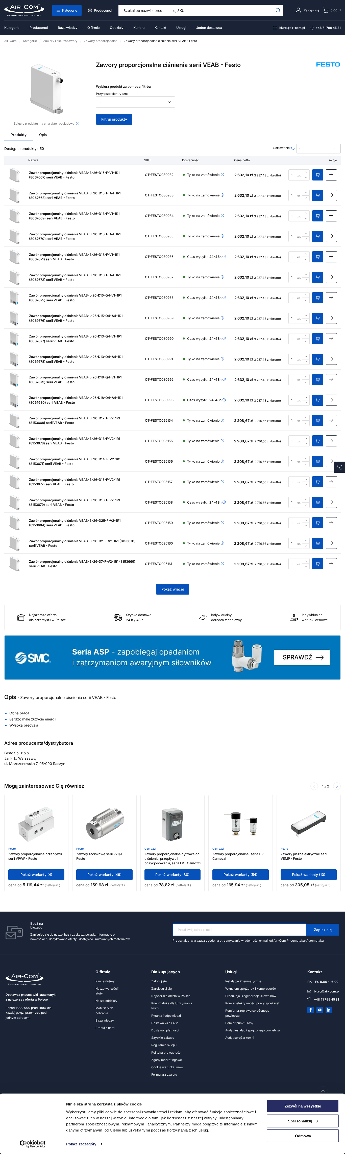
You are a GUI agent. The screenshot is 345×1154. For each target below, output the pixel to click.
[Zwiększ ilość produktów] (306, 172)
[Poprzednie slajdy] (314, 786)
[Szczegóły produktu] (331, 174)
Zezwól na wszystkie (303, 1106)
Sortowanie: (282, 148)
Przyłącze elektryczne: (112, 94)
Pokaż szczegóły (81, 1144)
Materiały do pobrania (104, 1010)
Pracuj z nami (105, 1028)
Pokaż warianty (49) (104, 874)
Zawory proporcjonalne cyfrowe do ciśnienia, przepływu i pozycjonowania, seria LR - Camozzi (172, 858)
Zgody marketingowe (166, 1060)
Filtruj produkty (114, 119)
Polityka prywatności (166, 1052)
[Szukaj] (278, 10)
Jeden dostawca (209, 28)
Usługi (181, 28)
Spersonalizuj (300, 1121)
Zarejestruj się (161, 988)
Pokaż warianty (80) (172, 874)
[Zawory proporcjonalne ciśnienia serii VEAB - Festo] (46, 89)
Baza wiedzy (67, 28)
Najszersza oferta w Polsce (170, 996)
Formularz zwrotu (164, 1074)
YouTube (320, 1010)
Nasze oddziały (106, 1001)
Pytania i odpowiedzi (166, 1015)
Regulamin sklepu (164, 1045)
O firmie (93, 28)
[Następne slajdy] (337, 786)
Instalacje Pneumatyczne (243, 981)
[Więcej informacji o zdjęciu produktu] (77, 123)
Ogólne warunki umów (167, 1067)
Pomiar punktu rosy (239, 1023)
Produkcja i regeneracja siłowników (250, 996)
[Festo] (328, 70)
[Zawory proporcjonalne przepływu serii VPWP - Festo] (36, 824)
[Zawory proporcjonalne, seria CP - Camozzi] (240, 824)
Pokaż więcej (172, 589)
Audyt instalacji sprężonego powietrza (252, 1030)
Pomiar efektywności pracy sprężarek (252, 1003)
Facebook (311, 1010)
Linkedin (329, 1010)
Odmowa (303, 1136)
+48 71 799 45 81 (328, 28)
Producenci (103, 10)
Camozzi (150, 848)
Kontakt (160, 28)
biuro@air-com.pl (292, 28)
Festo (12, 848)
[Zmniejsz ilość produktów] (306, 177)
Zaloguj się (159, 981)
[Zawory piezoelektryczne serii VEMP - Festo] (308, 824)
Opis (43, 134)
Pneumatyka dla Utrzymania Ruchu (171, 1005)
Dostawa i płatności (165, 1030)
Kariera (138, 28)
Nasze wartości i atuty (107, 991)
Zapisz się (323, 929)
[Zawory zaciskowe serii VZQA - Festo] (105, 824)
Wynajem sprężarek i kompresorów (251, 988)
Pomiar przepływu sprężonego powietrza (247, 1013)
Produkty (19, 134)
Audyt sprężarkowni (239, 1037)
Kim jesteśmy (105, 981)
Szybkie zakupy (162, 1037)
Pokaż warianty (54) (240, 874)
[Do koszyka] (317, 174)
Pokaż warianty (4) (36, 874)
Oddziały (116, 28)
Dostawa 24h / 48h (164, 1023)
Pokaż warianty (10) (308, 874)
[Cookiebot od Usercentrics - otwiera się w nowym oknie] (33, 1144)
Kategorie (69, 10)
